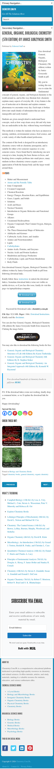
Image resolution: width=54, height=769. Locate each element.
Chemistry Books (14, 706)
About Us (5, 766)
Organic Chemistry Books (18, 700)
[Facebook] (4, 413)
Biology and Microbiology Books (21, 694)
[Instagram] (25, 413)
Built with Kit (27, 648)
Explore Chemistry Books (18, 511)
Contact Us (15, 766)
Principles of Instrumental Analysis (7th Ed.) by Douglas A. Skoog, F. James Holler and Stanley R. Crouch (28, 562)
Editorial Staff (17, 46)
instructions (23, 278)
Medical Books (13, 725)
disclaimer (20, 317)
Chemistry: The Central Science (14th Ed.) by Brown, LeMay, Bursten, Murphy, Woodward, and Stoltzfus (28, 528)
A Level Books (13, 691)
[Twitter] (9, 413)
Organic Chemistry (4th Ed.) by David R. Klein (27, 537)
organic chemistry (41, 474)
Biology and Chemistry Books (20, 471)
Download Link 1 (28, 295)
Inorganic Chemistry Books (18, 697)
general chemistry (27, 474)
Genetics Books (13, 722)
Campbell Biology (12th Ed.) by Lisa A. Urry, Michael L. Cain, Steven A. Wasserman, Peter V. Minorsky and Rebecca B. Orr (27, 503)
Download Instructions (40, 314)
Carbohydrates (13, 246)
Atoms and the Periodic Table (19, 182)
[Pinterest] (15, 413)
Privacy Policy (26, 766)
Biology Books (13, 719)
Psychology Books (15, 731)
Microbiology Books (15, 728)
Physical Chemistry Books (18, 703)
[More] (30, 413)
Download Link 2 (28, 302)
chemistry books (14, 474)
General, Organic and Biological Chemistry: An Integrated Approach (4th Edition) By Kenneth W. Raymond (28, 366)
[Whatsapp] (20, 413)
